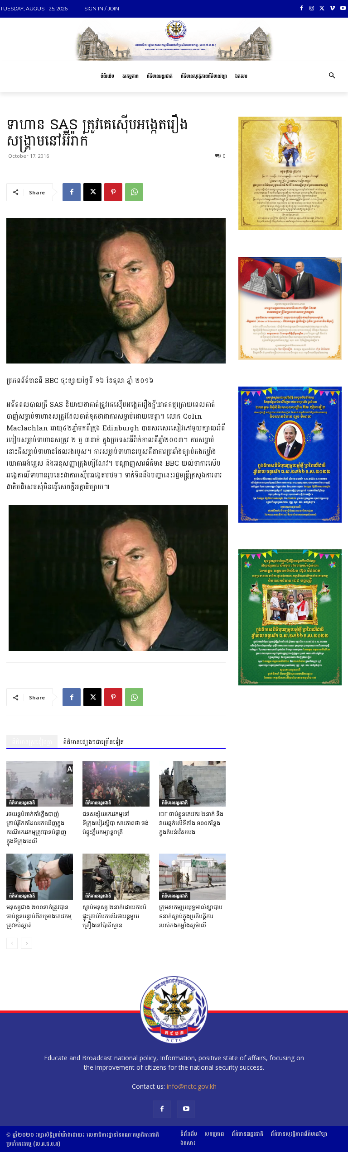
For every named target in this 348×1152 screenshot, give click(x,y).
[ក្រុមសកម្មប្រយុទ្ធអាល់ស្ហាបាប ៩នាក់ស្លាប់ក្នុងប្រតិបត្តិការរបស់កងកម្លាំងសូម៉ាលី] (192, 876)
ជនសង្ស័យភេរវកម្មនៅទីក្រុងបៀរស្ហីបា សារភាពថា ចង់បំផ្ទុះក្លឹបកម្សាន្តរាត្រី (115, 823)
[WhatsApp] (134, 192)
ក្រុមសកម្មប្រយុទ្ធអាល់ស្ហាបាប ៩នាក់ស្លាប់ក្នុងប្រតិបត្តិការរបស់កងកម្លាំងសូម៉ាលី (190, 916)
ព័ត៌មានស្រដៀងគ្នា (32, 742)
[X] (322, 9)
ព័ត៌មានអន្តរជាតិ (22, 802)
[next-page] (26, 943)
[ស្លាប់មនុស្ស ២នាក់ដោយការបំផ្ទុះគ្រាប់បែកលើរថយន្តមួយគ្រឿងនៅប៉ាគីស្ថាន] (115, 876)
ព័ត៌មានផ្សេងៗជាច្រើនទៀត (93, 742)
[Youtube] (343, 9)
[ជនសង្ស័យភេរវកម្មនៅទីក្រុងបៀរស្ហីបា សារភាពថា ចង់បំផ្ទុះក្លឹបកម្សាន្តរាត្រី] (115, 784)
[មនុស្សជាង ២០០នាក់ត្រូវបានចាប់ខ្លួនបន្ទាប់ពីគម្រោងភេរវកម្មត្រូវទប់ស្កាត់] (39, 876)
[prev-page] (12, 943)
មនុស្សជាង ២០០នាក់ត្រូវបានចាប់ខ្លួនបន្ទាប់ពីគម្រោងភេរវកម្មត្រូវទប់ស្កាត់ (39, 916)
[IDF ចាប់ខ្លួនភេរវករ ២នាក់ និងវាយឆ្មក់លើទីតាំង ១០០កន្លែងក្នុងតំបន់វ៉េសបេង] (192, 784)
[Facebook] (301, 9)
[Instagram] (312, 9)
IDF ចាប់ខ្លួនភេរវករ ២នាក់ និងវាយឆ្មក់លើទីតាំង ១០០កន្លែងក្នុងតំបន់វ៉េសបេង (191, 823)
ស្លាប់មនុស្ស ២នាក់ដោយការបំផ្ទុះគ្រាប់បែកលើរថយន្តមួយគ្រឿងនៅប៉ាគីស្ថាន (114, 916)
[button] (331, 76)
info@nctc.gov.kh (192, 1086)
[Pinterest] (113, 192)
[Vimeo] (332, 9)
